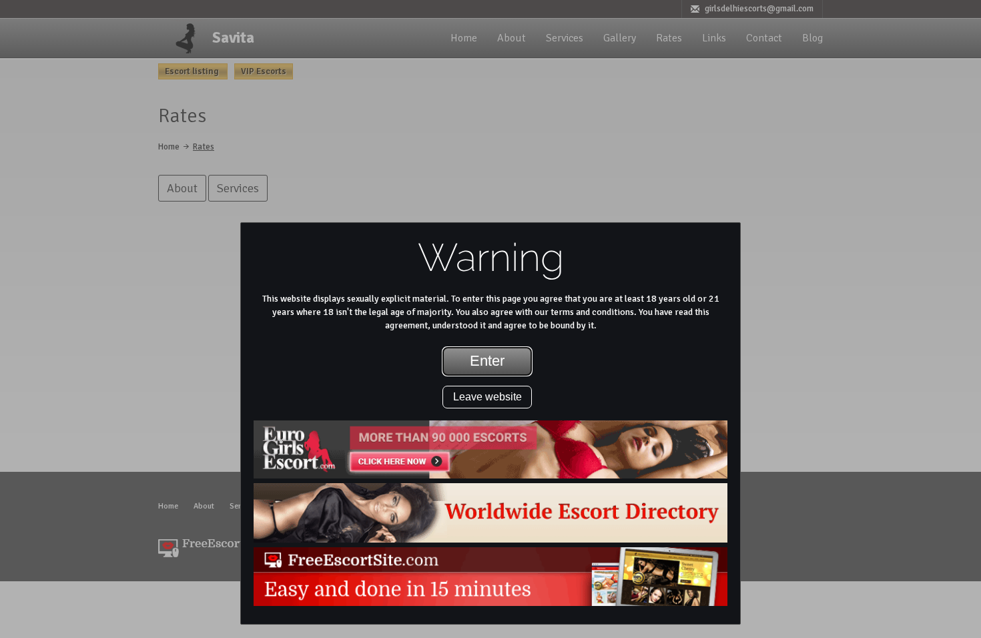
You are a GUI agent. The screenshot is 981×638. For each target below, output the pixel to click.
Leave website (487, 396)
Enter (487, 360)
